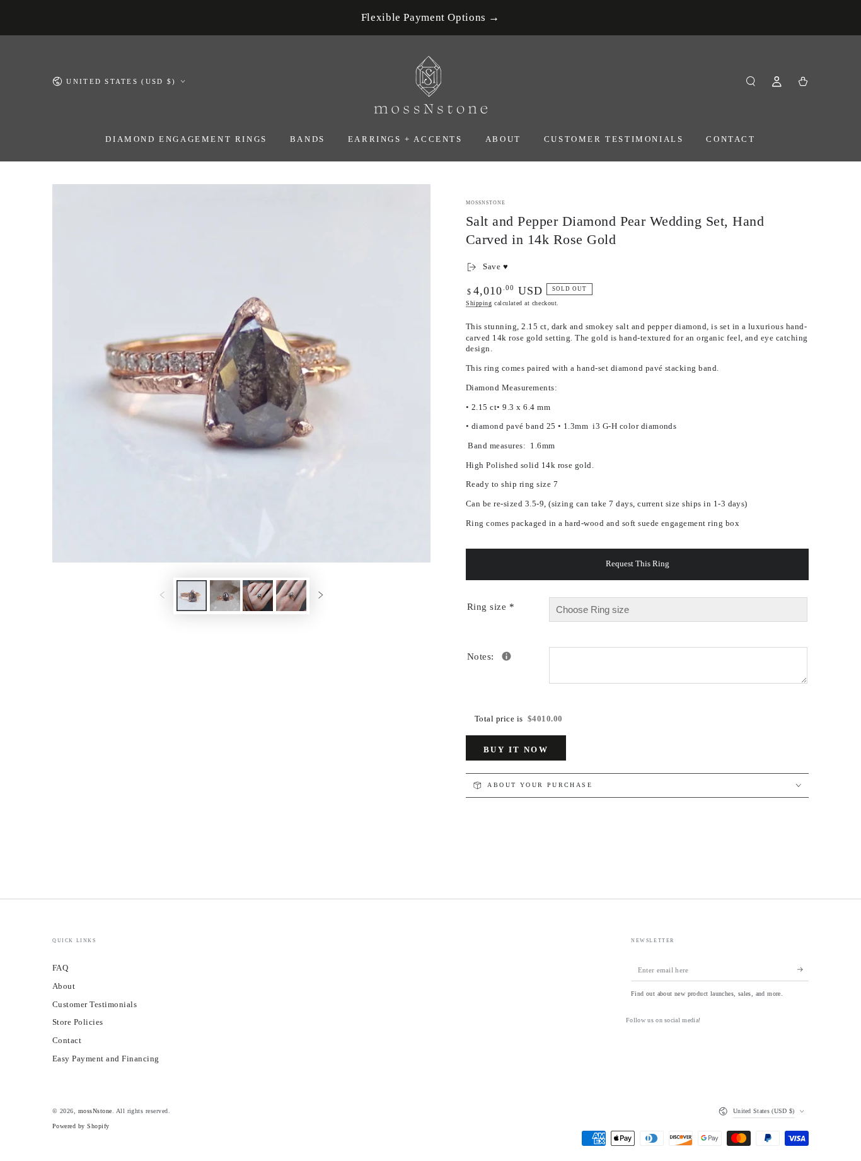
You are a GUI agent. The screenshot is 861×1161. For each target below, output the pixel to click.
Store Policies (77, 1022)
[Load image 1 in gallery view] (191, 595)
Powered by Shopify (81, 1126)
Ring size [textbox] (490, 607)
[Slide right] (320, 596)
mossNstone (486, 203)
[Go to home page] (431, 81)
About (63, 986)
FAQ (60, 968)
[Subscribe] (803, 970)
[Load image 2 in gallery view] (225, 595)
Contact (66, 1040)
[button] (750, 81)
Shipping (479, 303)
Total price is (519, 719)
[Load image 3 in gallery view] (258, 595)
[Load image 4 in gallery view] (291, 595)
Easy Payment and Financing (105, 1058)
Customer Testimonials (94, 1004)
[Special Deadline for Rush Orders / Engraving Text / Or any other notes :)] (506, 656)
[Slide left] (162, 596)
